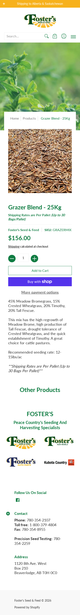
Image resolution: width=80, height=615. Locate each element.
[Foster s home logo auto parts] (21, 462)
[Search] (46, 36)
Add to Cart (40, 270)
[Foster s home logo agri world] (59, 441)
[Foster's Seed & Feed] (40, 20)
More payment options (40, 292)
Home (14, 118)
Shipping (13, 246)
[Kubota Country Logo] (59, 462)
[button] (54, 36)
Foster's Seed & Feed (23, 230)
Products (29, 118)
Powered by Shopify (27, 607)
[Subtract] (12, 258)
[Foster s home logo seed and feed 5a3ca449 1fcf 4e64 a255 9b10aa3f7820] (21, 441)
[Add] (34, 258)
